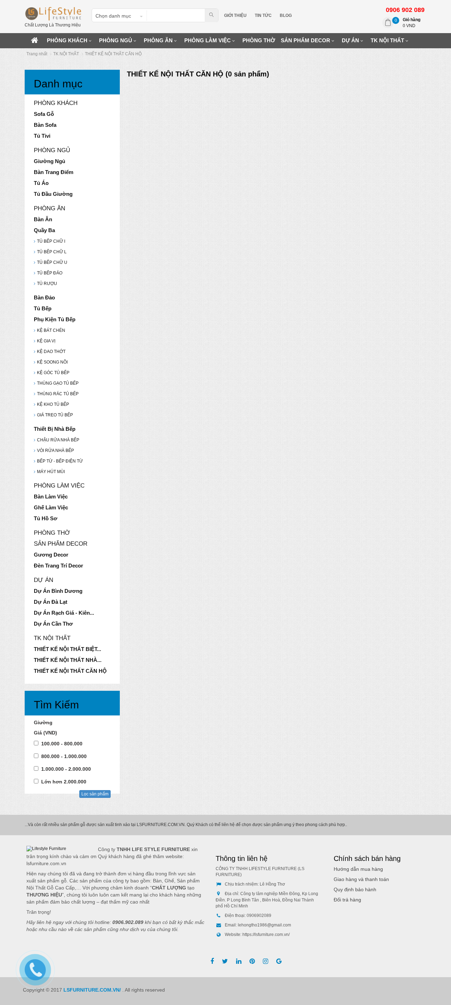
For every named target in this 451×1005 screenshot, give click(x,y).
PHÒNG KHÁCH (67, 40)
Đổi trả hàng (347, 899)
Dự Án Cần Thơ (53, 624)
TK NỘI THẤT (387, 40)
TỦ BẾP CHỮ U (52, 262)
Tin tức (263, 15)
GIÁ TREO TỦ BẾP (55, 414)
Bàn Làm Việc (51, 497)
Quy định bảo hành (355, 889)
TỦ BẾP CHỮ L (52, 251)
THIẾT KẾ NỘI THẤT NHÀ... (67, 660)
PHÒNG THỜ (258, 40)
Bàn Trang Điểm (53, 172)
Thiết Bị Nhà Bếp (54, 429)
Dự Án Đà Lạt (50, 602)
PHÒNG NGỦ (115, 40)
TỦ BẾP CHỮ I (51, 241)
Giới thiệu (235, 15)
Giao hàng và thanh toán (361, 879)
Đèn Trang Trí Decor (58, 566)
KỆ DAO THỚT (51, 351)
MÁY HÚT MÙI (51, 471)
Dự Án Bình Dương (58, 591)
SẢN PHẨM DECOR (305, 40)
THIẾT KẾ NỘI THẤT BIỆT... (67, 649)
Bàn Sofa (45, 125)
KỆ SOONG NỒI (52, 362)
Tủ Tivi (42, 136)
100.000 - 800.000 (61, 743)
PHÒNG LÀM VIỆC (207, 40)
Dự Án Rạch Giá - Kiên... (64, 613)
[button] (119, 16)
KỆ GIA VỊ (46, 341)
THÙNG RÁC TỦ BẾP (58, 393)
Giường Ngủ (49, 161)
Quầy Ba (44, 230)
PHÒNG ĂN (158, 40)
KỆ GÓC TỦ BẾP (53, 372)
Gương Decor (51, 555)
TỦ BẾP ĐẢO (49, 273)
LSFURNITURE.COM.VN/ (92, 990)
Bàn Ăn (43, 219)
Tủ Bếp (42, 308)
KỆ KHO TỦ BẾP (53, 404)
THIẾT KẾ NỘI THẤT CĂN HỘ (70, 671)
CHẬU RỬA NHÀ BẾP (58, 440)
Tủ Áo (41, 183)
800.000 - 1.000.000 (64, 756)
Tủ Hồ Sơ (45, 518)
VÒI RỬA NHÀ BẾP (55, 450)
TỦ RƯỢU (47, 283)
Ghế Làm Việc (51, 507)
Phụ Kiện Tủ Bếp (54, 319)
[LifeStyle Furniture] (53, 13)
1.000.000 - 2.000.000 (66, 769)
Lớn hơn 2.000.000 (63, 781)
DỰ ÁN (350, 40)
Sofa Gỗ (44, 114)
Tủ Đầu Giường (53, 194)
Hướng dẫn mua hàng (358, 869)
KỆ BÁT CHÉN (51, 330)
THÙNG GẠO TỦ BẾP (58, 383)
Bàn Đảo (44, 297)
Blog (286, 15)
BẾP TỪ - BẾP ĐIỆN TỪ (60, 461)
